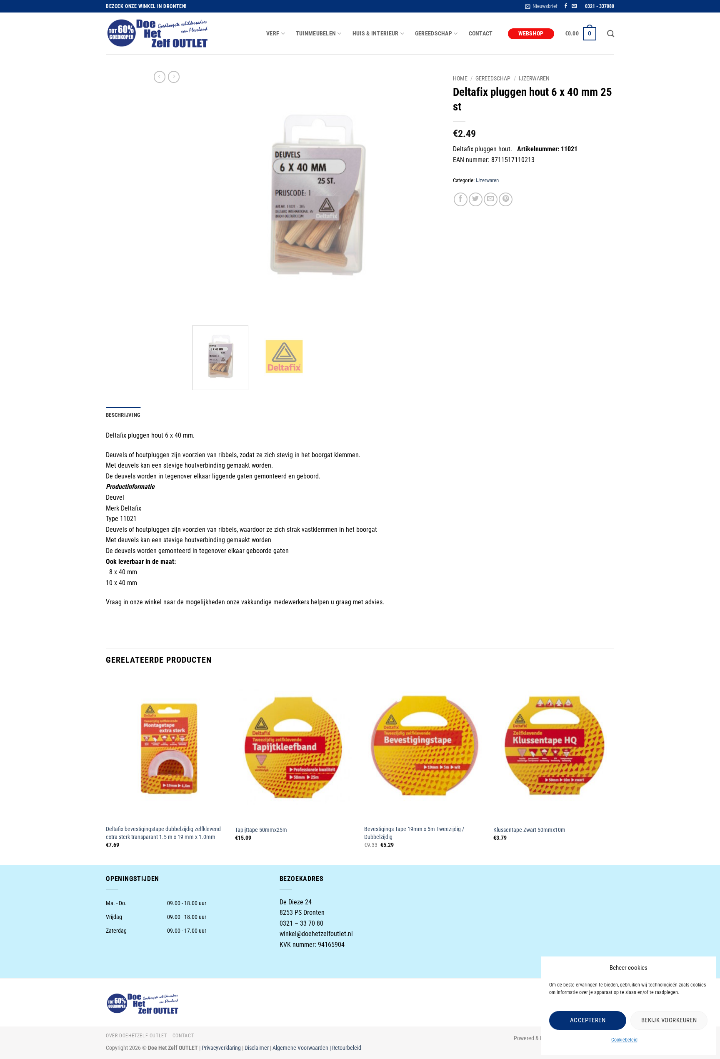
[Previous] (207, 195)
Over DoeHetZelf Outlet (136, 1036)
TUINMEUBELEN (316, 33)
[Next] (425, 195)
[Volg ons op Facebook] (565, 6)
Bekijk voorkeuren (669, 1020)
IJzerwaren (534, 78)
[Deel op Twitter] (475, 199)
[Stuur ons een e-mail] (574, 6)
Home (460, 78)
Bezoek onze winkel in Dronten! (146, 6)
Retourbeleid (346, 1047)
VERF (272, 33)
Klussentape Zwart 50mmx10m (529, 830)
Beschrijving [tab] (123, 415)
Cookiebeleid (624, 1040)
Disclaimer (257, 1047)
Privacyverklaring (221, 1047)
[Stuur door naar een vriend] (491, 199)
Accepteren (588, 1020)
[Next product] (159, 77)
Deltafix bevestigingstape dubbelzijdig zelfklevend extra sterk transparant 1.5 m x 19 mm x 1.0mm (163, 833)
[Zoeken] (610, 34)
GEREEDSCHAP (433, 33)
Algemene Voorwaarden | (302, 1047)
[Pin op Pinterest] (505, 199)
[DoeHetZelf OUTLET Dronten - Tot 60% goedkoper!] (158, 34)
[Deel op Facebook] (461, 199)
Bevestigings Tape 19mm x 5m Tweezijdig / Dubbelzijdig (414, 833)
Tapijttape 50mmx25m (261, 830)
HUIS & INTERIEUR (375, 33)
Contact (481, 33)
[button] (541, 6)
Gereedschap (492, 78)
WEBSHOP (531, 33)
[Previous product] (174, 77)
